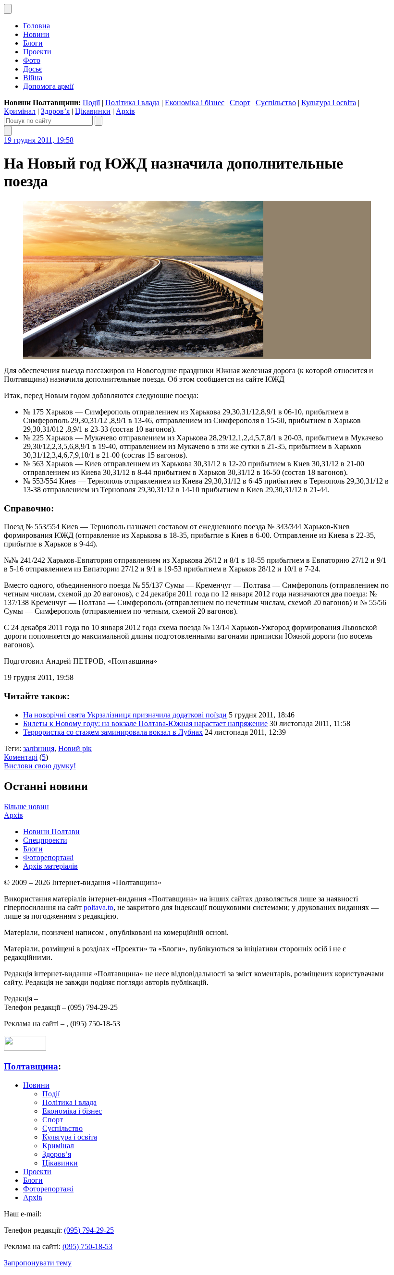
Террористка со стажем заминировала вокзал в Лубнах (113, 732)
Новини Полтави (51, 831)
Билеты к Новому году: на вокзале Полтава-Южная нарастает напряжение (145, 723)
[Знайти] (98, 121)
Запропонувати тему (38, 1263)
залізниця (38, 748)
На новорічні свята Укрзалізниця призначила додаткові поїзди (125, 715)
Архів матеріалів (50, 866)
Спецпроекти (45, 840)
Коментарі (20, 757)
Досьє (32, 69)
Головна (36, 26)
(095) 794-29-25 (89, 1230)
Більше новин (26, 806)
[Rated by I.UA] (25, 1048)
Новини (36, 34)
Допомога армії (48, 86)
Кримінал (20, 111)
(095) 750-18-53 (87, 1246)
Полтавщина (31, 1066)
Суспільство (276, 102)
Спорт (240, 102)
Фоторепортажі (48, 857)
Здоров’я (55, 111)
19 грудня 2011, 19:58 (39, 140)
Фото (31, 60)
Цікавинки (93, 111)
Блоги (33, 43)
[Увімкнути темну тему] (8, 9)
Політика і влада (132, 102)
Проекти (37, 52)
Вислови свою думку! (40, 766)
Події (91, 102)
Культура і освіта (328, 102)
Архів (125, 111)
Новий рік (75, 748)
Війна (32, 77)
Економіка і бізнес (194, 102)
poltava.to (98, 907)
